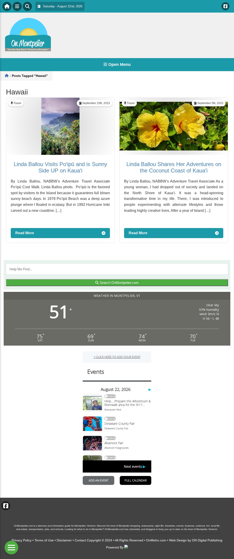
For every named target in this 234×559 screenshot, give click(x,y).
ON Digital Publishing (207, 540)
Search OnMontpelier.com (119, 283)
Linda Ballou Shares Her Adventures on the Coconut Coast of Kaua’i (173, 167)
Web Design (178, 540)
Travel (17, 103)
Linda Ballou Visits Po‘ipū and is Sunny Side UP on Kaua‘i (60, 167)
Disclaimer (64, 540)
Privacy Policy (22, 540)
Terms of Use (44, 540)
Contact (80, 540)
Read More (24, 233)
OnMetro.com (156, 540)
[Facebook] (225, 6)
